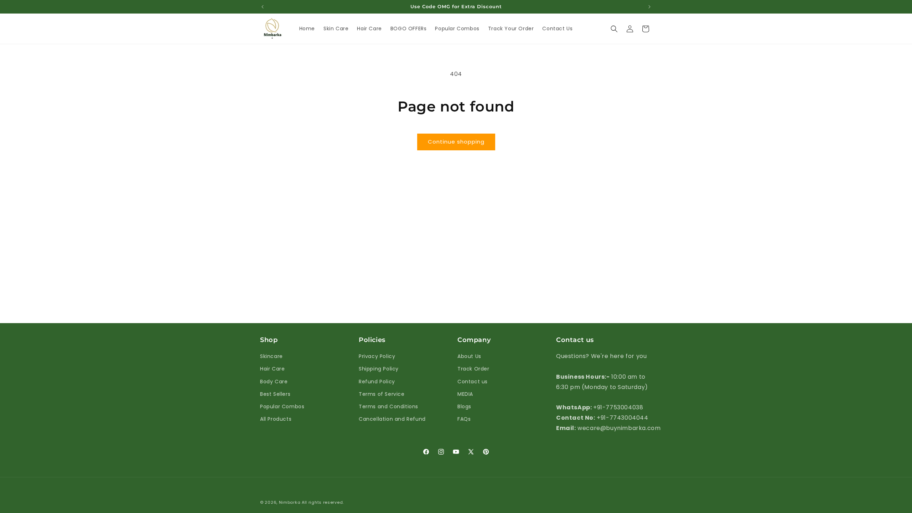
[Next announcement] (649, 7)
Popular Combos (282, 406)
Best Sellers (275, 394)
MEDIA (465, 394)
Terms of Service (382, 394)
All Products (275, 419)
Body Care (273, 381)
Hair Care (272, 368)
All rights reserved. (323, 502)
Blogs (464, 406)
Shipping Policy (379, 368)
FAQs (464, 419)
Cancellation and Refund (392, 419)
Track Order (473, 368)
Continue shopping (456, 141)
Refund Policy (377, 381)
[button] (614, 29)
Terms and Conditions (388, 406)
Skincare (271, 356)
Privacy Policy (377, 356)
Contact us (472, 381)
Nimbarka (290, 502)
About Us (469, 356)
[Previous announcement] (262, 7)
